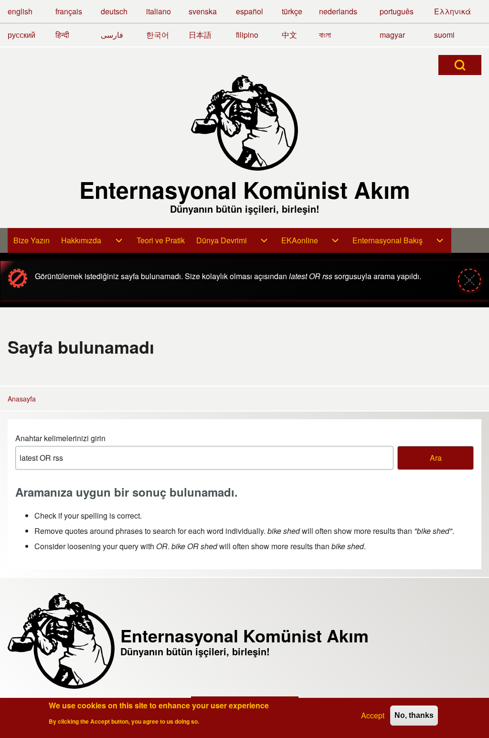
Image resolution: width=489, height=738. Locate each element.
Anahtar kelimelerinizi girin (60, 438)
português (397, 11)
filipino (247, 34)
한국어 (157, 34)
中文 (289, 34)
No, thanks (414, 715)
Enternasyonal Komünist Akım (244, 189)
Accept (372, 715)
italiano (158, 11)
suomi (444, 34)
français (68, 11)
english (20, 11)
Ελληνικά (452, 11)
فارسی (112, 34)
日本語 (200, 34)
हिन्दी (62, 34)
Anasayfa (22, 398)
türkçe (292, 11)
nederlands (338, 11)
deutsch (114, 11)
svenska (203, 11)
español (249, 11)
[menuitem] (31, 240)
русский (21, 34)
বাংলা (325, 34)
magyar (392, 34)
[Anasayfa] (244, 123)
